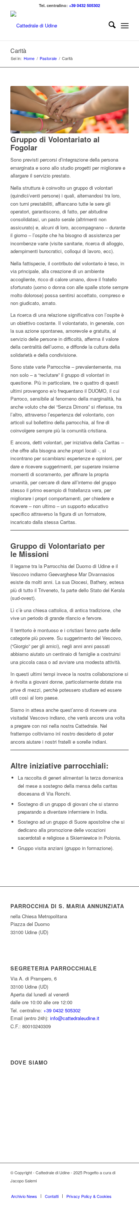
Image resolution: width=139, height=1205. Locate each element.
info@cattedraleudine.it (74, 1018)
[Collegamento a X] (100, 1188)
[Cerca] (108, 25)
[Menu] (125, 25)
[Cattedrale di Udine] (57, 25)
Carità (18, 50)
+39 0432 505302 (84, 5)
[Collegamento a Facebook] (89, 1188)
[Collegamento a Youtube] (123, 1188)
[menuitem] (108, 25)
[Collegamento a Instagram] (112, 1188)
